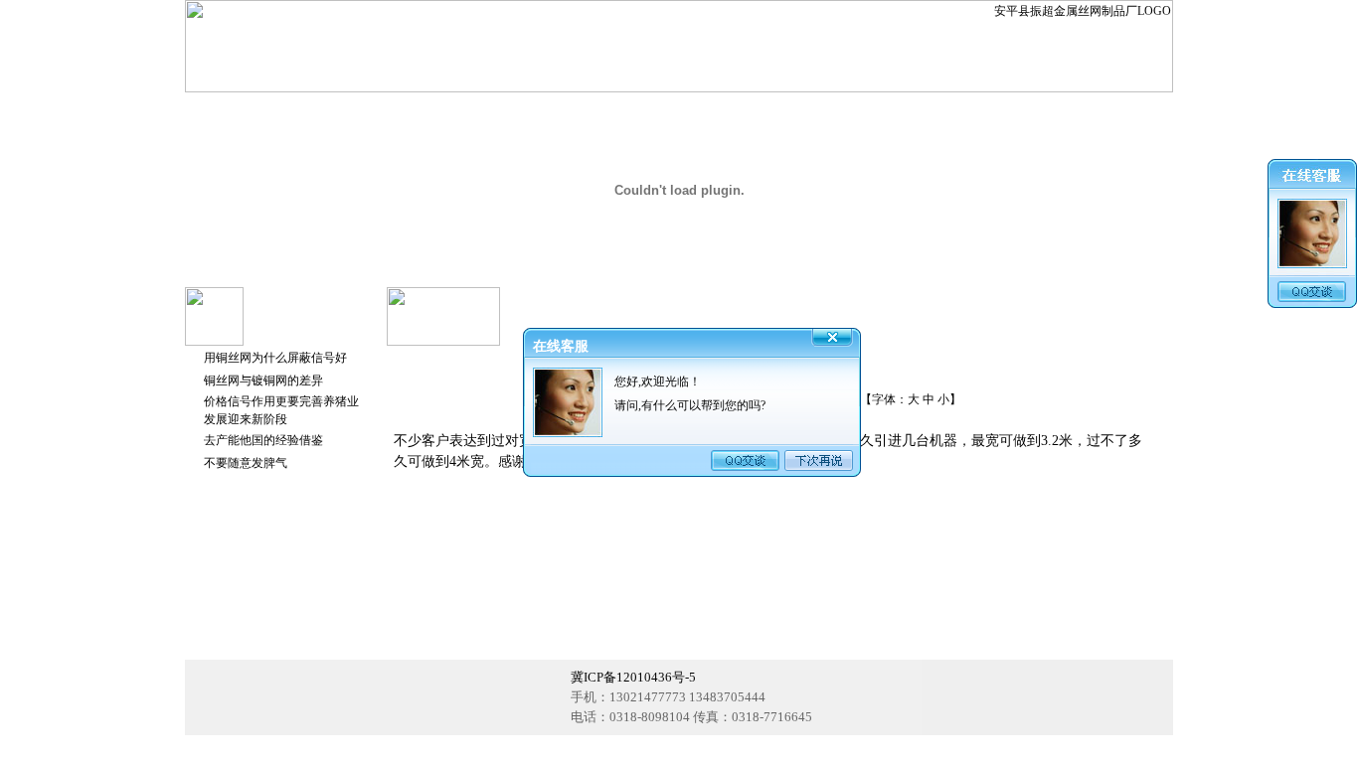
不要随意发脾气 (245, 463)
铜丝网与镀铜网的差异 (263, 380)
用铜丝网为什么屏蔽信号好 (275, 358)
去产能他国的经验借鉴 (263, 440)
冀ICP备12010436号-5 (633, 677)
